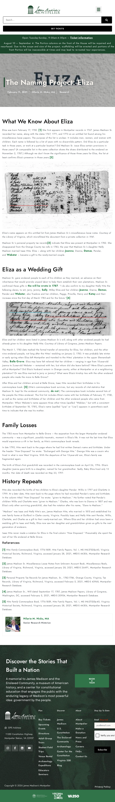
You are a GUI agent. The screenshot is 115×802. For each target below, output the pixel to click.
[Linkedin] (22, 748)
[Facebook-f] (15, 748)
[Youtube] (29, 748)
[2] (51, 157)
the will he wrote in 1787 (43, 286)
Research (64, 92)
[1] (40, 130)
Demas (88, 251)
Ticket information (81, 37)
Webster (12, 255)
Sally (44, 290)
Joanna (69, 251)
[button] (98, 9)
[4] (68, 298)
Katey (92, 294)
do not (55, 391)
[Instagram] (7, 748)
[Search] (106, 20)
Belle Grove (17, 361)
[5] (26, 387)
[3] (49, 243)
